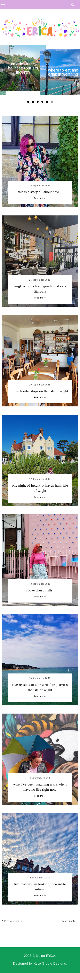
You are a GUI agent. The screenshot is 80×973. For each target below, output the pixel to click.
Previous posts (13, 921)
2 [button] (34, 103)
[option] (23, 68)
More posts (69, 921)
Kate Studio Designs (50, 963)
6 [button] (52, 103)
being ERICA (45, 956)
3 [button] (38, 103)
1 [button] (29, 103)
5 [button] (48, 103)
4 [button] (43, 103)
